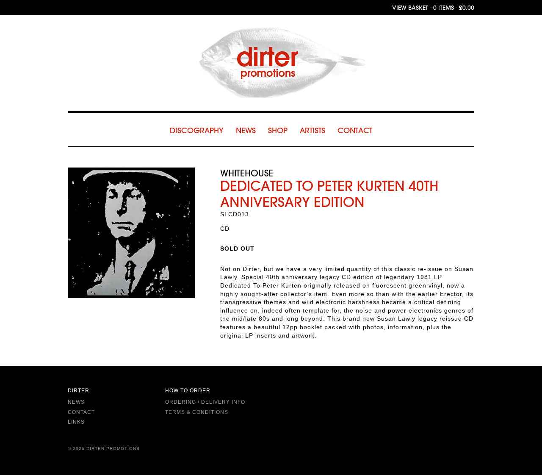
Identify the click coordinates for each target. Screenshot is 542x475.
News (246, 130)
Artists (312, 130)
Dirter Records (271, 62)
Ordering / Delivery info (205, 402)
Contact (354, 130)
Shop (278, 130)
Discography (197, 130)
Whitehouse (246, 173)
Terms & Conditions (196, 412)
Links (76, 422)
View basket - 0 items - (433, 7)
